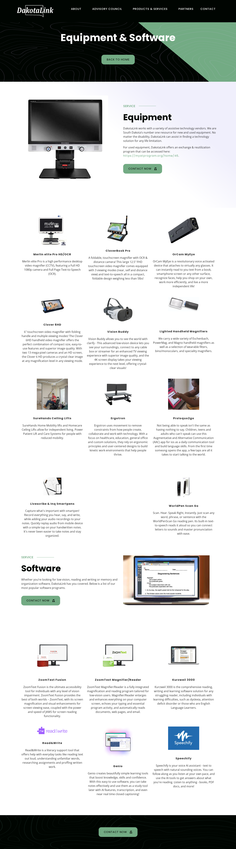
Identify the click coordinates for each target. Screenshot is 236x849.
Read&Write (52, 743)
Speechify (184, 758)
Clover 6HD (52, 325)
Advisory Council (107, 9)
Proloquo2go (183, 418)
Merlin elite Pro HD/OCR (52, 254)
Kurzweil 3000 (183, 680)
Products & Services (150, 9)
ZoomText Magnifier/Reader (118, 680)
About (76, 9)
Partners (185, 9)
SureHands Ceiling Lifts (52, 418)
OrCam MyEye (183, 254)
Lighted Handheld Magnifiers (183, 331)
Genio (118, 766)
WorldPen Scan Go (184, 506)
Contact (208, 9)
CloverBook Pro (118, 251)
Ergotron (118, 418)
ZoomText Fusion (52, 680)
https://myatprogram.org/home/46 (150, 156)
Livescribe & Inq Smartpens (52, 504)
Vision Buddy (118, 332)
